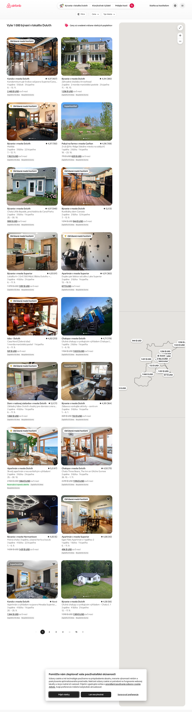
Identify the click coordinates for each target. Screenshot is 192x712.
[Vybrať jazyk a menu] (175, 5)
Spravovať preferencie (128, 694)
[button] (13, 91)
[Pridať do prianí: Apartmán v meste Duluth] (54, 430)
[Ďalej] (83, 632)
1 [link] (42, 632)
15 (76, 632)
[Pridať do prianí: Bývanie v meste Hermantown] (54, 499)
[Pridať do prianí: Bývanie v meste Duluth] (108, 41)
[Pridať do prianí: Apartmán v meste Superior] (108, 236)
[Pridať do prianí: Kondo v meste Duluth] (54, 41)
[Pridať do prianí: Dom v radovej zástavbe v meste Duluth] (54, 365)
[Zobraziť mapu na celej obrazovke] (180, 27)
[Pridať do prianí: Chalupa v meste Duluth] (108, 300)
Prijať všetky (64, 694)
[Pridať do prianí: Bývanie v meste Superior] (54, 236)
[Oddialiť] (180, 41)
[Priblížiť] (180, 35)
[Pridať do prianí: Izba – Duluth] (54, 300)
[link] (36, 632)
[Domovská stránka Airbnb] (14, 5)
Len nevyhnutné (96, 694)
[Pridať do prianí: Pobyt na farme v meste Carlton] (108, 106)
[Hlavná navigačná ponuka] (182, 5)
